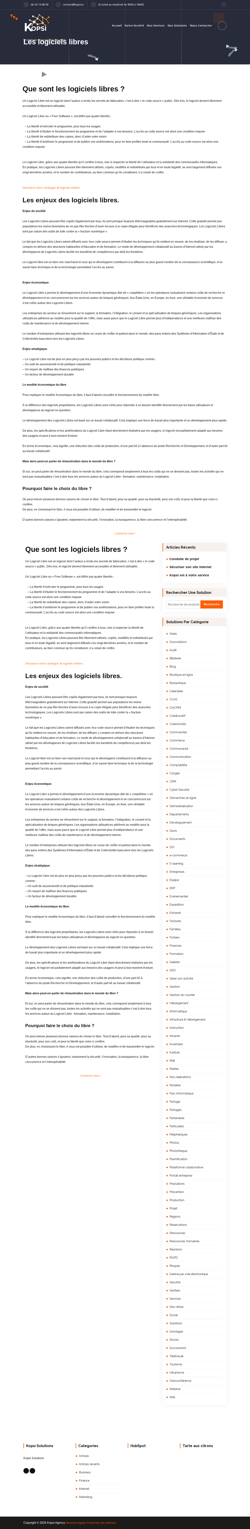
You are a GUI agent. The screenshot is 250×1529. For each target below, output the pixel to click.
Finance (84, 1480)
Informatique (178, 1011)
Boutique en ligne (181, 674)
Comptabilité (178, 765)
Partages (175, 1110)
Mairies (174, 1069)
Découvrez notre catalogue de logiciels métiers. (52, 187)
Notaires (175, 1085)
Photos (174, 1142)
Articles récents (89, 1464)
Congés (174, 773)
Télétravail (176, 1356)
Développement (180, 822)
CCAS (173, 699)
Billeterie (175, 658)
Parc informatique (181, 1093)
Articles (84, 1456)
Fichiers (174, 937)
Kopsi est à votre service (189, 575)
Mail (172, 1060)
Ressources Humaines (184, 1241)
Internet (84, 1489)
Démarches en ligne (182, 798)
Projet (173, 1208)
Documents (177, 839)
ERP (172, 888)
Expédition (176, 904)
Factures (175, 921)
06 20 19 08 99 (39, 4)
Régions (174, 1216)
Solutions (175, 1323)
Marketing (85, 1497)
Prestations (177, 1183)
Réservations (178, 1225)
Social (173, 1315)
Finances (175, 945)
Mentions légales (76, 1522)
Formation (176, 954)
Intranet (174, 1036)
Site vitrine (176, 1307)
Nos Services (156, 25)
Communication (180, 757)
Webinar (175, 1389)
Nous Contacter (201, 25)
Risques (174, 1266)
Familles (175, 929)
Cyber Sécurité (179, 789)
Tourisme (175, 1364)
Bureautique (177, 683)
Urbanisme (176, 1372)
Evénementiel (178, 896)
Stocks (174, 1339)
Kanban (174, 1052)
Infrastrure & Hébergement (187, 1019)
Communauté (178, 748)
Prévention (176, 1192)
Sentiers (174, 1290)
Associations (178, 642)
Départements (179, 814)
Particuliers (176, 1126)
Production (176, 1200)
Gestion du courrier (182, 995)
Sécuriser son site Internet (190, 567)
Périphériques (178, 1134)
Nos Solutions (177, 25)
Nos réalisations (180, 1077)
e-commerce (178, 855)
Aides (173, 633)
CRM (172, 781)
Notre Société (134, 25)
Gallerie (174, 962)
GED (172, 970)
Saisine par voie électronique (188, 1274)
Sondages (176, 1331)
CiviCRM (175, 707)
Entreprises (176, 872)
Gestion (174, 986)
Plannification (178, 1159)
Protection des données (101, 1522)
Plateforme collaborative (186, 1167)
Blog (172, 666)
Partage (174, 1101)
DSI (171, 847)
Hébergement (178, 1003)
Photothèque (178, 1151)
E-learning (176, 863)
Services (175, 1298)
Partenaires (176, 1118)
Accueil (117, 25)
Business (85, 1472)
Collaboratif (177, 716)
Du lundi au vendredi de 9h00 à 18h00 (121, 4)
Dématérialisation (181, 806)
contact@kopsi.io (73, 4)
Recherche (212, 604)
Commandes (178, 732)
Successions (177, 1348)
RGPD (173, 1257)
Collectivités (177, 724)
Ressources (177, 1233)
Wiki (172, 1397)
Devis (173, 830)
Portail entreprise (180, 1175)
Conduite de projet (184, 559)
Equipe (174, 880)
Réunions (175, 1249)
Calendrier (176, 691)
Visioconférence (180, 1381)
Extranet (175, 913)
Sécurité (174, 1282)
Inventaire (176, 1044)
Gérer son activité (181, 978)
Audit (173, 650)
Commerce (177, 740)
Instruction (176, 1027)
